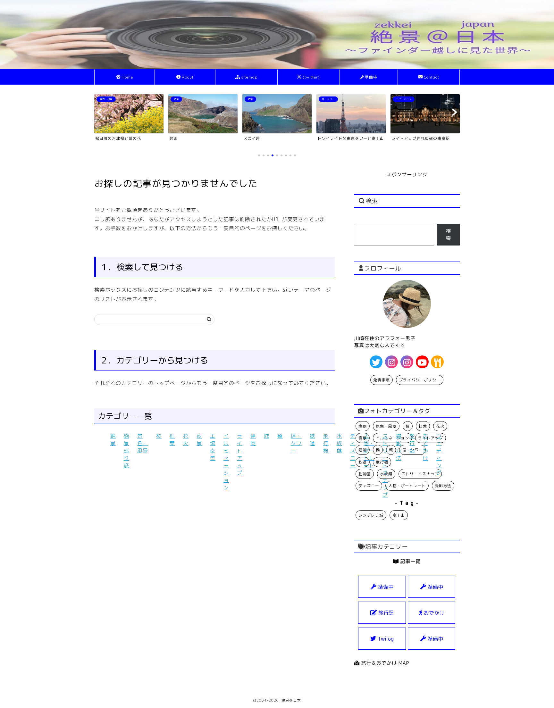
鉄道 (312, 439)
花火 (186, 439)
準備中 (371, 77)
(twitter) (311, 77)
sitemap (249, 77)
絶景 (113, 439)
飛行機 (326, 443)
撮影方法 (398, 447)
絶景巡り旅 (126, 450)
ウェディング (439, 454)
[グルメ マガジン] (406, 361)
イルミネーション (226, 461)
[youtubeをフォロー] (422, 361)
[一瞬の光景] (391, 361)
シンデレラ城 (370, 515)
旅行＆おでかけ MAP (384, 663)
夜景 (199, 439)
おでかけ (425, 447)
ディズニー (353, 450)
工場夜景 (212, 447)
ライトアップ (239, 454)
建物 (253, 439)
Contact (431, 77)
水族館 (339, 443)
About (188, 77)
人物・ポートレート (369, 450)
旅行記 (412, 443)
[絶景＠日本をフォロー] (376, 361)
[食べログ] (437, 361)
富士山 (398, 515)
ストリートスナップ (385, 465)
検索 (448, 234)
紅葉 (172, 439)
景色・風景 (142, 443)
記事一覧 (410, 561)
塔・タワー (296, 443)
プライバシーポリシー (420, 380)
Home (127, 77)
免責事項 (381, 380)
